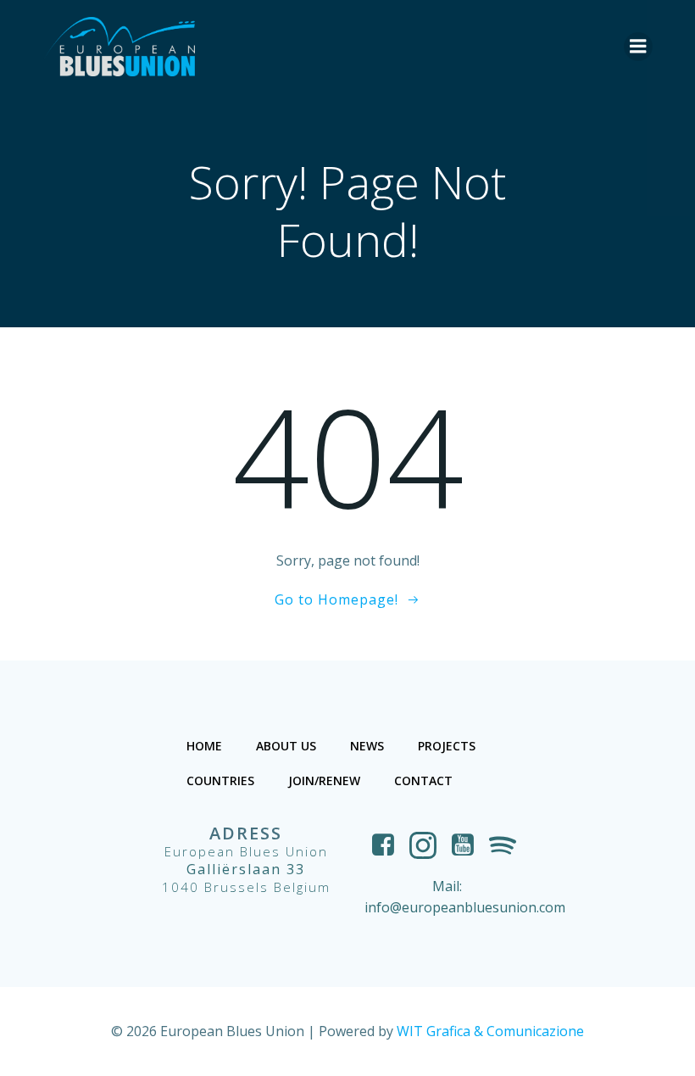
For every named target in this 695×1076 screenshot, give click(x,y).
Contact (423, 780)
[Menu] (638, 46)
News (367, 746)
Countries (220, 780)
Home (204, 746)
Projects (446, 746)
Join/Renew (324, 780)
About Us (286, 746)
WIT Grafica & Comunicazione (490, 1031)
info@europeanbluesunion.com (464, 907)
